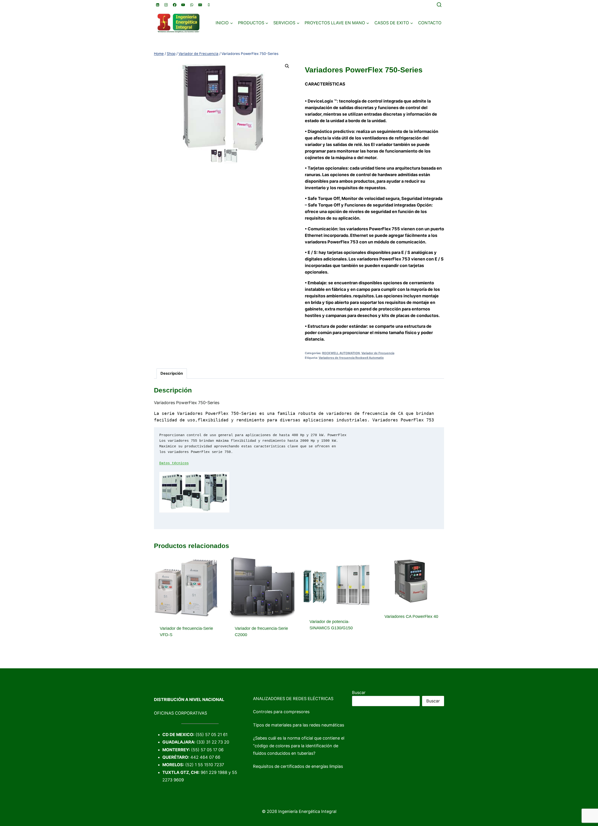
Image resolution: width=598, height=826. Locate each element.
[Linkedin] (157, 4)
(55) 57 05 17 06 (207, 749)
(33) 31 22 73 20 (212, 742)
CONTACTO (429, 22)
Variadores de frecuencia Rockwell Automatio (351, 358)
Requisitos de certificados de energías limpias (298, 766)
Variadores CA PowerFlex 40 (411, 616)
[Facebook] (174, 4)
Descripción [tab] (171, 373)
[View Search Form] (439, 5)
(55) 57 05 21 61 (212, 734)
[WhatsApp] (191, 4)
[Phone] (208, 4)
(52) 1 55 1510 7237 (204, 764)
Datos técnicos (174, 463)
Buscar (359, 692)
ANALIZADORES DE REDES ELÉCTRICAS (293, 698)
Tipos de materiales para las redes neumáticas (298, 725)
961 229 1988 (214, 772)
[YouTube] (183, 4)
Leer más (318, 643)
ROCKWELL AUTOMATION (341, 353)
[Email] (200, 4)
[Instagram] (166, 4)
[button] (287, 66)
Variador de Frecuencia (377, 353)
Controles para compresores (281, 711)
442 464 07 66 (205, 757)
